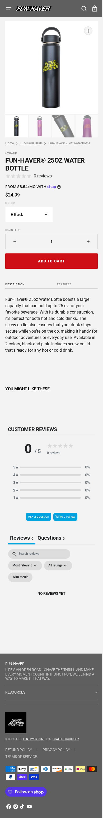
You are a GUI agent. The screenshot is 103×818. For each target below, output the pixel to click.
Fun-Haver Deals (31, 139)
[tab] (51, 541)
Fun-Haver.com (33, 741)
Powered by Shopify (66, 741)
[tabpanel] (49, 602)
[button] (8, 8)
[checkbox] (20, 579)
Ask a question (36, 519)
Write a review (63, 519)
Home (9, 139)
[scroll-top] (88, 807)
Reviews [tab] (21, 540)
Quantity (12, 226)
